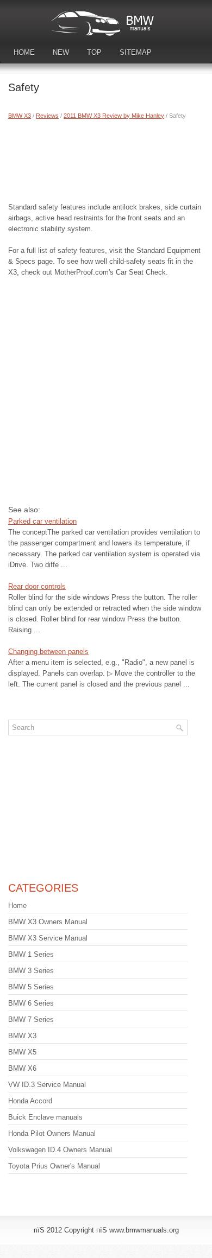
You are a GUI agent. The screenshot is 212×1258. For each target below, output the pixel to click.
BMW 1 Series (31, 954)
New (61, 52)
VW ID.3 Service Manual (47, 1085)
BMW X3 (19, 115)
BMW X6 (22, 1068)
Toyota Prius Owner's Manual (54, 1166)
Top (94, 52)
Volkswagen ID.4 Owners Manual (60, 1150)
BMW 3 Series (31, 971)
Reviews (47, 115)
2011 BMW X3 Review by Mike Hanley (114, 115)
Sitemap (136, 52)
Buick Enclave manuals (45, 1117)
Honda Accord (30, 1101)
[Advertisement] (106, 158)
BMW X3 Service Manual (48, 938)
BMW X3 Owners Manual (48, 922)
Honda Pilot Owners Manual (52, 1133)
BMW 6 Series (31, 1003)
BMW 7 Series (31, 1019)
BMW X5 (22, 1052)
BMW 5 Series (31, 987)
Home (24, 52)
